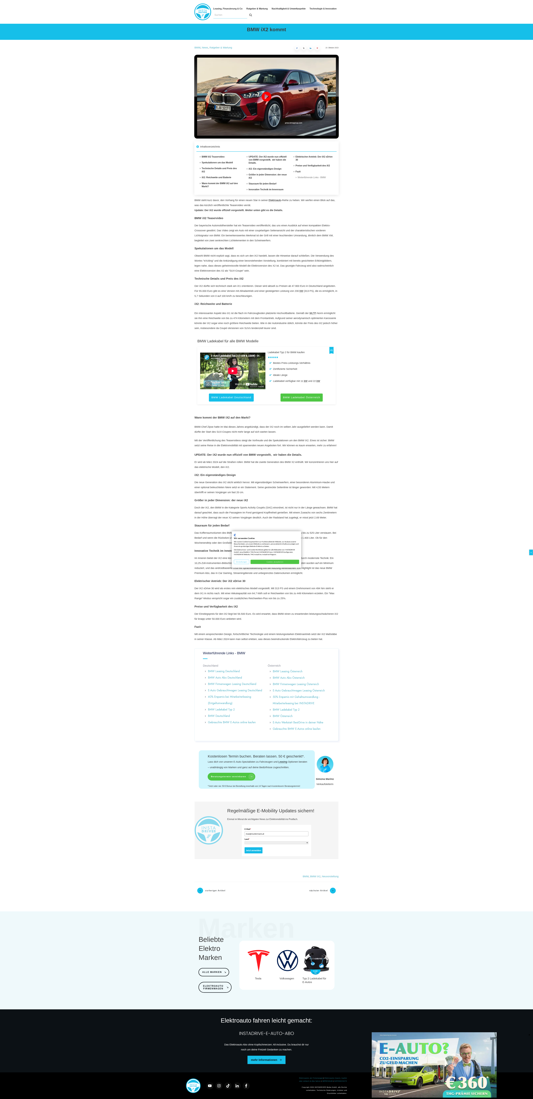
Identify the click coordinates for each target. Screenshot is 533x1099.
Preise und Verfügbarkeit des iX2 (313, 165)
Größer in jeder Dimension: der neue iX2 (268, 176)
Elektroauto (275, 200)
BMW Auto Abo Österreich (289, 678)
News (205, 47)
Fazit (298, 171)
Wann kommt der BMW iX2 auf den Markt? (220, 185)
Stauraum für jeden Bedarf (262, 183)
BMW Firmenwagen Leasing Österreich (296, 684)
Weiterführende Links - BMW (312, 177)
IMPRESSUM (327, 1081)
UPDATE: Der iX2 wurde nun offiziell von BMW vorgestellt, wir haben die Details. (267, 160)
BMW (197, 47)
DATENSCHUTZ (340, 1081)
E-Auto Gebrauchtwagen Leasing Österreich (299, 691)
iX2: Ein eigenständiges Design (265, 169)
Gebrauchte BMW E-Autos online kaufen (232, 722)
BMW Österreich (283, 716)
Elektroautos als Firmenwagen (311, 1078)
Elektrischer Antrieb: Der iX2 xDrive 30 (314, 158)
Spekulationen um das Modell (217, 162)
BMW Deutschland (219, 716)
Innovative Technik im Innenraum (266, 189)
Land (247, 839)
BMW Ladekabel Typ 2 (221, 710)
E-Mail (248, 829)
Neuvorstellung (330, 876)
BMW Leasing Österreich (287, 671)
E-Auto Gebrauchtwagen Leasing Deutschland (235, 690)
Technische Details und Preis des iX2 (219, 170)
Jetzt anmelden (253, 850)
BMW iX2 (315, 876)
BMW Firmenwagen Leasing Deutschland (232, 684)
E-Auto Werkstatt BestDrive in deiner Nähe (298, 722)
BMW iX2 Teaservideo (213, 157)
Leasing (282, 761)
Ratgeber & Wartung (220, 47)
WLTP (312, 313)
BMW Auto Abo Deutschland (225, 678)
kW (301, 291)
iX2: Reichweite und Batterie (216, 177)
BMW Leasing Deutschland (224, 671)
